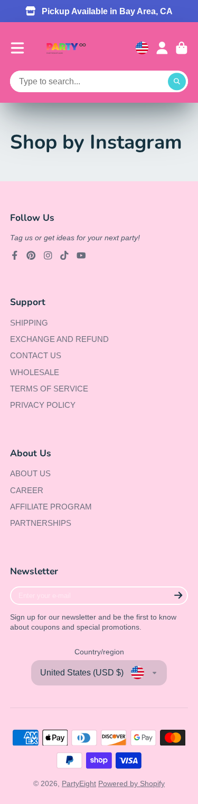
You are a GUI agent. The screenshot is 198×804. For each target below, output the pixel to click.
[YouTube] (81, 255)
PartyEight (79, 783)
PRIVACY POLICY (43, 404)
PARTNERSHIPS (40, 522)
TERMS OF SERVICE (49, 388)
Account (162, 48)
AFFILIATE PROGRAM (51, 506)
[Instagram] (48, 255)
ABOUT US (30, 473)
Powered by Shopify (131, 783)
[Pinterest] (31, 255)
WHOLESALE (34, 372)
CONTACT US (35, 355)
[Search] (177, 82)
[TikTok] (64, 255)
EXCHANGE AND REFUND (59, 339)
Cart (181, 48)
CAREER (26, 490)
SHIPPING (29, 322)
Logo (66, 48)
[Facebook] (15, 255)
